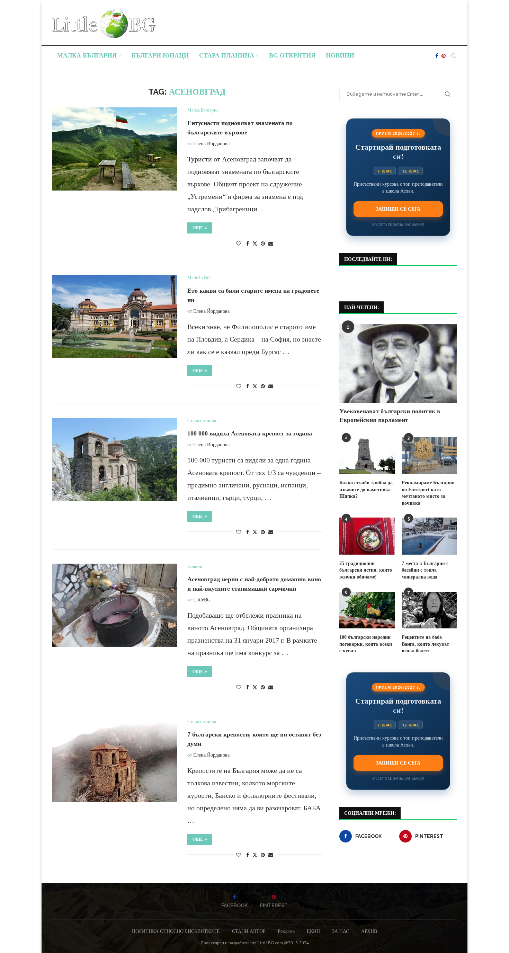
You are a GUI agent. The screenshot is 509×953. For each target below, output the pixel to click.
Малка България (87, 55)
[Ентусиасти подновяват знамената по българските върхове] (114, 149)
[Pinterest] (443, 56)
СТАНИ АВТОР (249, 931)
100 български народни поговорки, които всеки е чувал (365, 644)
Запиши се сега (398, 209)
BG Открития (292, 55)
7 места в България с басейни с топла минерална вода (425, 570)
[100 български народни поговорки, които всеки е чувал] (367, 610)
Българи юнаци (160, 55)
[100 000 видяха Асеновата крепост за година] (114, 459)
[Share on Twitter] (254, 243)
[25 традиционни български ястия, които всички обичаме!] (367, 536)
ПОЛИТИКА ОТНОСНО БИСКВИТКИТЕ (176, 931)
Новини (340, 55)
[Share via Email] (270, 244)
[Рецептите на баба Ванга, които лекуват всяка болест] (429, 610)
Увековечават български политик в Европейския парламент (389, 415)
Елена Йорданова (211, 143)
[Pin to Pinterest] (263, 244)
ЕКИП (313, 931)
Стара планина (226, 55)
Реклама (286, 931)
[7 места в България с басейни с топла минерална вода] (429, 536)
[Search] (453, 56)
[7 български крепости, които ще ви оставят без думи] (114, 760)
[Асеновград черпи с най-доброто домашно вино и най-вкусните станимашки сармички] (114, 605)
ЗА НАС (340, 931)
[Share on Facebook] (247, 244)
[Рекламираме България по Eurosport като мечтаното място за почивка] (429, 455)
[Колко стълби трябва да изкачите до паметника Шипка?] (367, 455)
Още (198, 228)
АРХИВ (369, 931)
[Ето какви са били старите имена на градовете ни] (114, 316)
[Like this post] (238, 244)
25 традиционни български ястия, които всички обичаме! (365, 570)
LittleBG (202, 599)
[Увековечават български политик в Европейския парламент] (398, 363)
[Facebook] (436, 56)
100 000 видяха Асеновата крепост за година (249, 433)
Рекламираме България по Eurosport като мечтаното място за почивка (428, 493)
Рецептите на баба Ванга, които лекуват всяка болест (425, 644)
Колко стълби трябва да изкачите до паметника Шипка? (366, 489)
